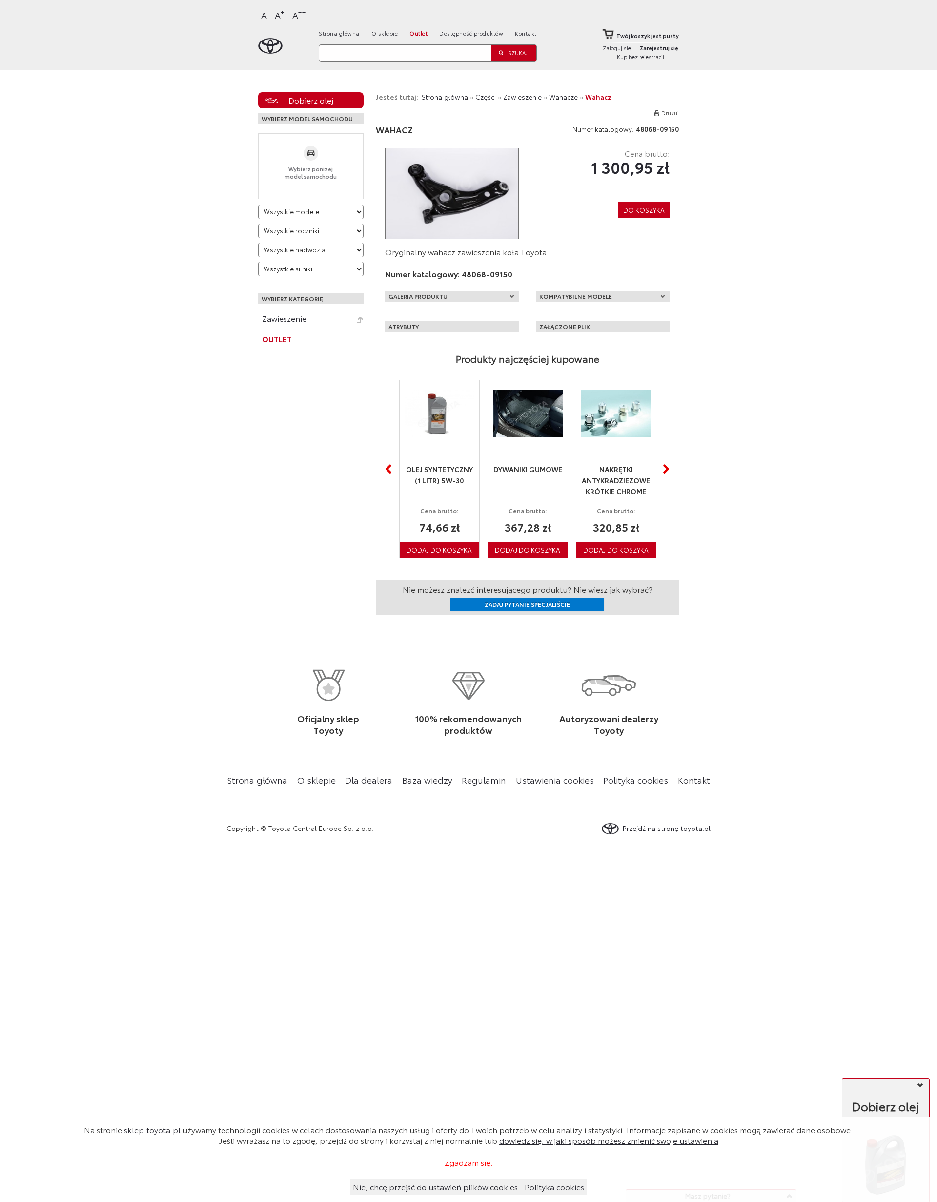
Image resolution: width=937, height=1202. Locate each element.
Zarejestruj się (659, 47)
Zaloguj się (617, 47)
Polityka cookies (635, 779)
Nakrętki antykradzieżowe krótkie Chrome (616, 480)
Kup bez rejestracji (640, 56)
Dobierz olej (310, 99)
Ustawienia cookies (555, 779)
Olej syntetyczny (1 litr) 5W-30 (439, 474)
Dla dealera (368, 779)
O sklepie (384, 33)
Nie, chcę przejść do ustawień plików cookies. (436, 1186)
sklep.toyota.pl (152, 1129)
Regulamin (484, 779)
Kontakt (526, 33)
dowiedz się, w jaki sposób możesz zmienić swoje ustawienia (608, 1140)
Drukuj (670, 113)
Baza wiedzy (427, 779)
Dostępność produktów (471, 33)
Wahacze (563, 97)
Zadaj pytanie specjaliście (527, 604)
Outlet (418, 33)
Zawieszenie (284, 318)
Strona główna (339, 33)
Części (485, 97)
